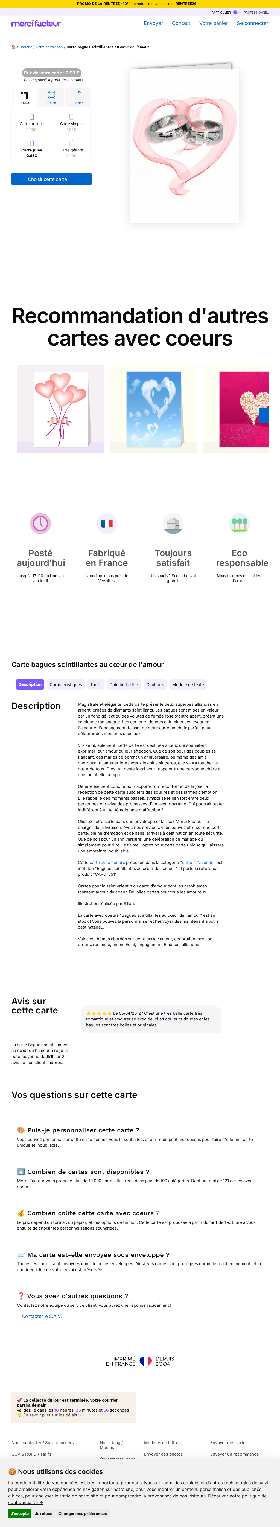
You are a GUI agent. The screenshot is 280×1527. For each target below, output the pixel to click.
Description (30, 684)
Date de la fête (124, 684)
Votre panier (213, 23)
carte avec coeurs (107, 862)
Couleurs (155, 684)
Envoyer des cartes (229, 1442)
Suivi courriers (59, 1442)
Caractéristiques (66, 684)
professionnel (256, 12)
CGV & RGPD (24, 1454)
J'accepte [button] (20, 1513)
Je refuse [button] (43, 1513)
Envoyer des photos (163, 1454)
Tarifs (95, 684)
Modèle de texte (188, 684)
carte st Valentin (198, 862)
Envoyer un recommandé (234, 1454)
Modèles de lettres (162, 1442)
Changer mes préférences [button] (82, 1513)
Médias (107, 1447)
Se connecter (253, 23)
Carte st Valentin (49, 47)
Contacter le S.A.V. (42, 1316)
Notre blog (110, 1442)
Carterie (25, 47)
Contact (181, 23)
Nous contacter (26, 1442)
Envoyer (153, 23)
